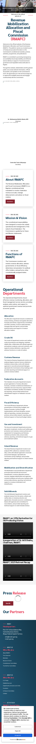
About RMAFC (6, 653)
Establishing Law (7, 683)
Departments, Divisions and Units (11, 685)
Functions (5, 688)
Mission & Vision (7, 660)
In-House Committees (8, 691)
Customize (18, 726)
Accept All (18, 735)
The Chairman (6, 655)
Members (5, 658)
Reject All (17, 731)
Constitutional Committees (10, 663)
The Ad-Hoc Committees (9, 666)
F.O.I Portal (5, 680)
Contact (5, 693)
